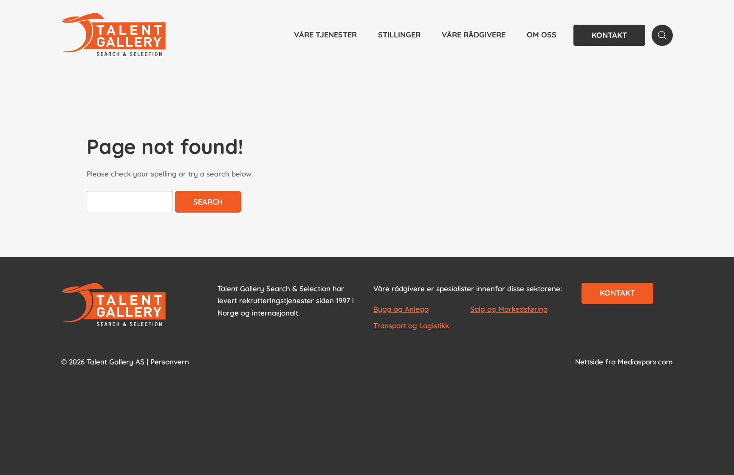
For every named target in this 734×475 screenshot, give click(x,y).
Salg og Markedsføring (509, 308)
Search (208, 202)
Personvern (169, 361)
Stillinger (399, 35)
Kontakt (609, 35)
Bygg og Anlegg (401, 308)
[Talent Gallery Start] (113, 35)
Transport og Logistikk (411, 325)
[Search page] (662, 35)
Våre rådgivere (473, 35)
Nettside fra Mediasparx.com (624, 361)
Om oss (541, 35)
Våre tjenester (325, 35)
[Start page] (113, 305)
